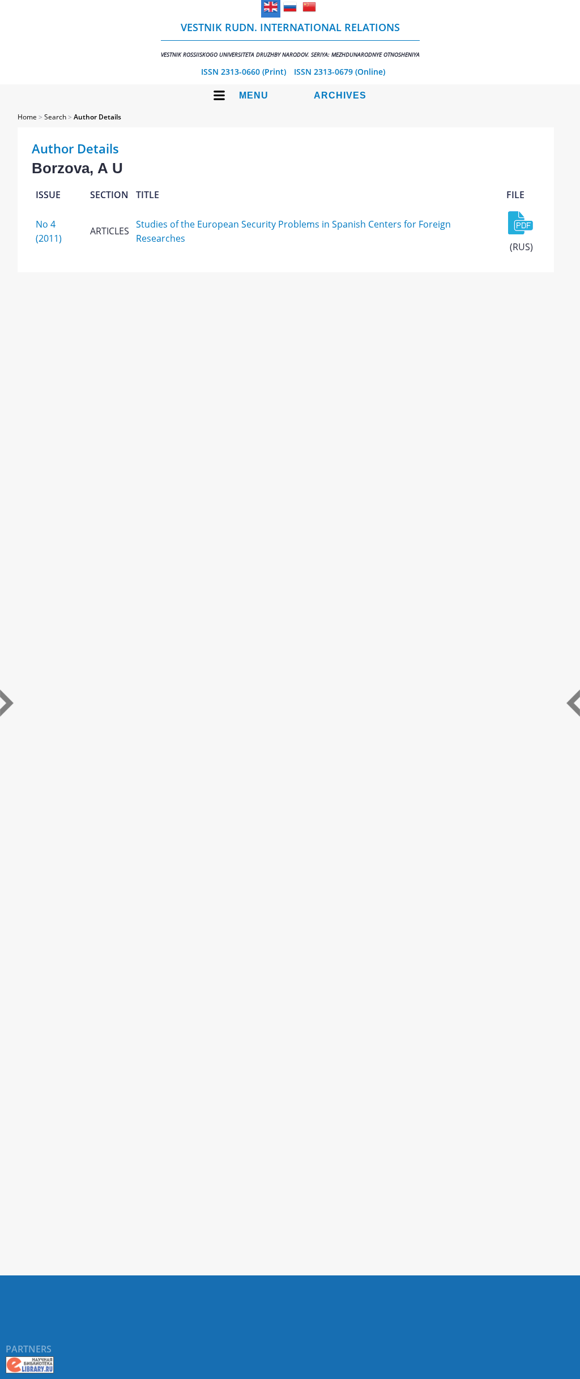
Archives (340, 95)
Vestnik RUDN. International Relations (290, 39)
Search (55, 117)
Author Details (97, 117)
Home (27, 117)
